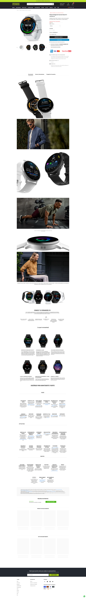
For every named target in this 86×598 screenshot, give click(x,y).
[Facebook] (45, 582)
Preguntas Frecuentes (50, 74)
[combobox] (39, 4)
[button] (17, 47)
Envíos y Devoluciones (39, 74)
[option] (43, 1)
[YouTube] (53, 582)
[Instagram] (47, 582)
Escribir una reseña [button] (50, 501)
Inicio (18, 10)
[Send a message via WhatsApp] (84, 596)
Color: (51, 23)
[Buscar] (40, 4)
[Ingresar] (73, 7)
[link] (23, 527)
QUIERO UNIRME (54, 574)
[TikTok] (50, 582)
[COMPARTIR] (68, 37)
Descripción (30, 74)
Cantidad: (51, 28)
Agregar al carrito (59, 37)
